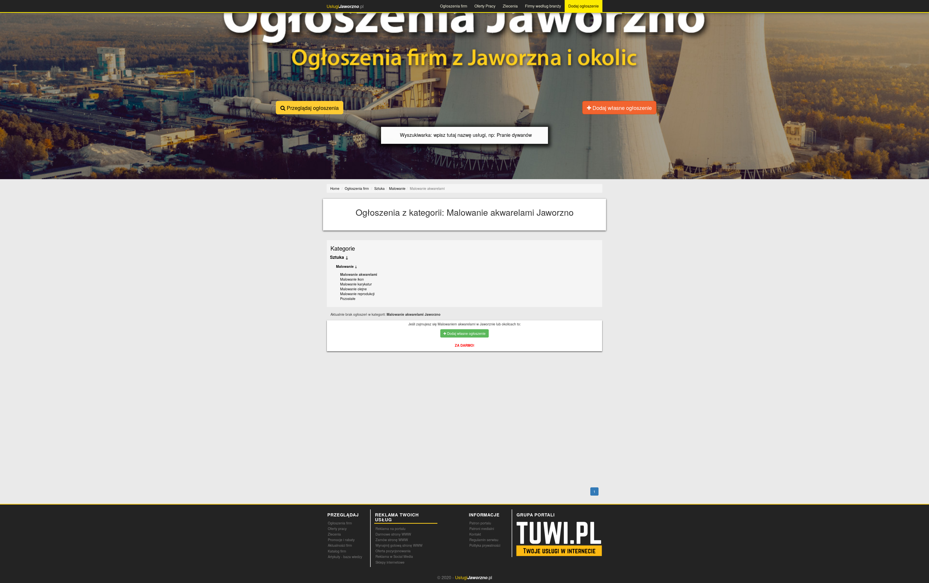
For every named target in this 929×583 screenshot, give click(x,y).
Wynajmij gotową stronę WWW (398, 545)
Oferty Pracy (484, 6)
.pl (345, 6)
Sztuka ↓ (339, 257)
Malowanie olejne (353, 288)
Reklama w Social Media (394, 556)
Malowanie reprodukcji (357, 293)
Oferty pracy (337, 528)
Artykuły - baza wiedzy (345, 556)
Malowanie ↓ (346, 266)
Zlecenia (510, 6)
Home (334, 188)
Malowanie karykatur (356, 284)
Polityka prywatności (484, 545)
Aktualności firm (340, 545)
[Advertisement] (464, 376)
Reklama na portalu (390, 528)
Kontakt (475, 534)
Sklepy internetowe (390, 562)
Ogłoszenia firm (453, 6)
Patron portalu (480, 523)
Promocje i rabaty (341, 539)
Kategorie (342, 248)
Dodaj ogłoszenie (583, 6)
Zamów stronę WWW (391, 539)
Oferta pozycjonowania (393, 550)
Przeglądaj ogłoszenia (312, 107)
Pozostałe (347, 298)
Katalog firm (337, 551)
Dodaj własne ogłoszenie (621, 107)
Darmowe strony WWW (393, 534)
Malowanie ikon (352, 279)
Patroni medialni (481, 528)
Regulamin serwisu (483, 539)
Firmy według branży (543, 6)
